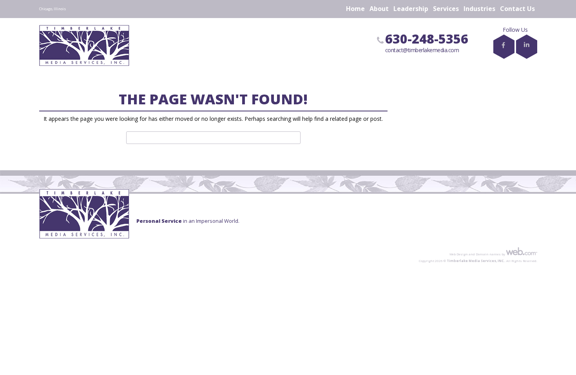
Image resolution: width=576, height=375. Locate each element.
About (379, 8)
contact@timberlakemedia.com (422, 50)
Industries (479, 8)
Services (446, 8)
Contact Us (517, 8)
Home (355, 8)
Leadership (410, 8)
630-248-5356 (426, 38)
